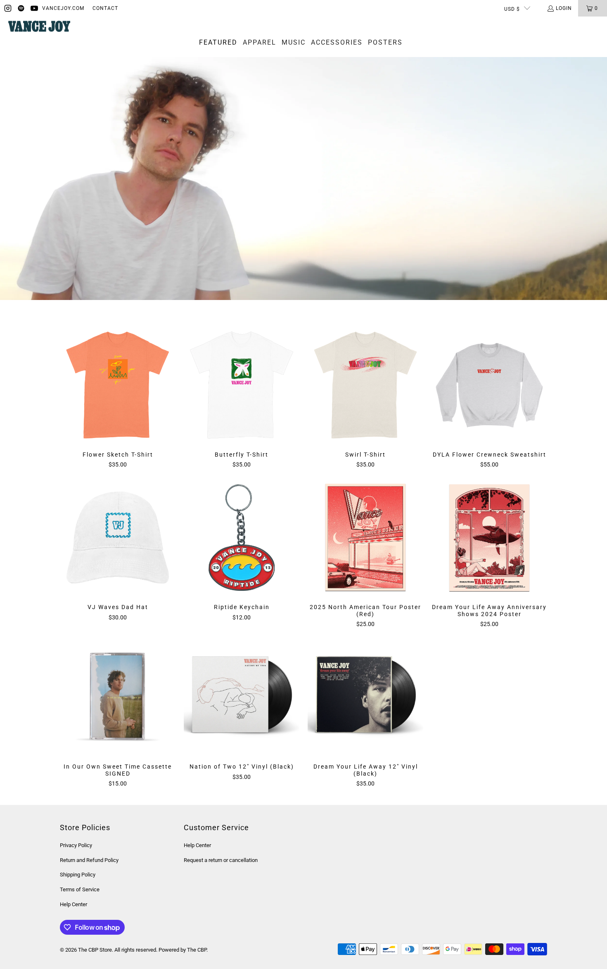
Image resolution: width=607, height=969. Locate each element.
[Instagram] (8, 8)
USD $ (512, 9)
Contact (105, 8)
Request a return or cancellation (221, 860)
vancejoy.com (63, 8)
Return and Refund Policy (89, 860)
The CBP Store (95, 950)
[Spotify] (21, 8)
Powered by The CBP (182, 950)
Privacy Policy (76, 845)
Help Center (73, 904)
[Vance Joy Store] (39, 27)
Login (564, 8)
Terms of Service (80, 889)
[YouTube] (34, 8)
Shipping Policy (77, 874)
